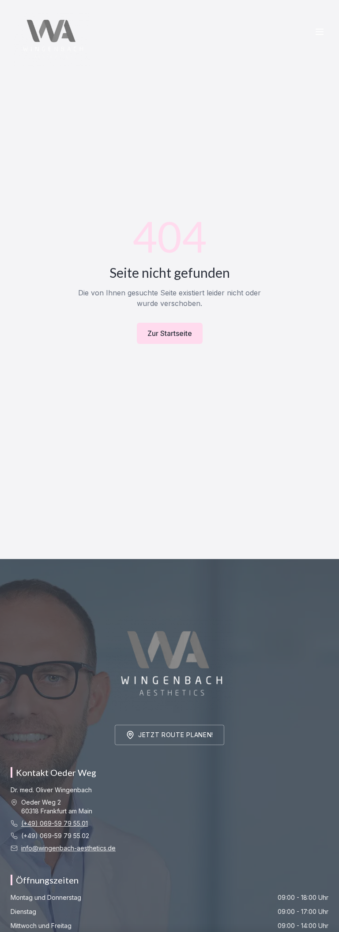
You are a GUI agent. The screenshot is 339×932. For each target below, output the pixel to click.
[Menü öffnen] (319, 32)
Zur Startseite (169, 333)
